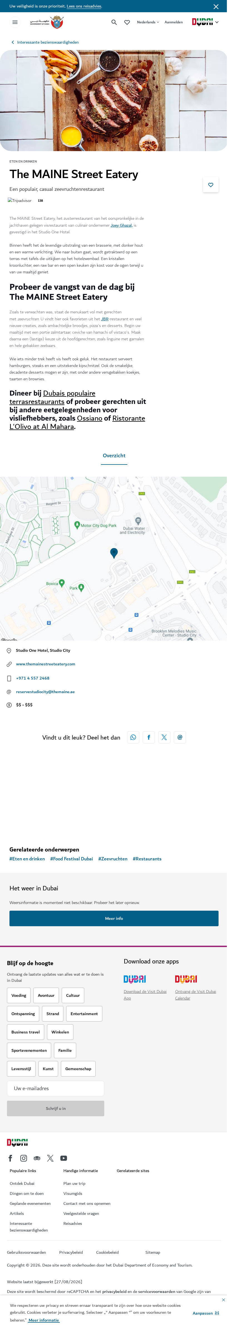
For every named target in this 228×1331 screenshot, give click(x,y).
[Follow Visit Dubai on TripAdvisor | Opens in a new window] (37, 1158)
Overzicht (114, 455)
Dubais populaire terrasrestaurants (52, 397)
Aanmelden (174, 22)
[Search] (114, 22)
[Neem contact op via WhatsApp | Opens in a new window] (133, 737)
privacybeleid (114, 1291)
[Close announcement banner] (216, 6)
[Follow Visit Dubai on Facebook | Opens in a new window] (10, 1158)
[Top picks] (127, 22)
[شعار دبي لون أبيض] (23, 1143)
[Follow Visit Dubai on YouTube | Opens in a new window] (63, 1158)
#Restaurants (147, 859)
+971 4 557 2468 (32, 678)
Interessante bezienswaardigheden (48, 42)
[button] (206, 1313)
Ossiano (89, 418)
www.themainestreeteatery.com (45, 664)
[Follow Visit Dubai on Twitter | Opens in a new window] (50, 1158)
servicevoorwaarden (156, 1291)
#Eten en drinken (27, 859)
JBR (104, 319)
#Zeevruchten (112, 859)
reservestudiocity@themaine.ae (45, 692)
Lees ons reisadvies (84, 6)
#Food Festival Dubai (71, 859)
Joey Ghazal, (122, 225)
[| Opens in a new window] (23, 1158)
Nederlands (146, 22)
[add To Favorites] (211, 184)
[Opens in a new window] (149, 737)
